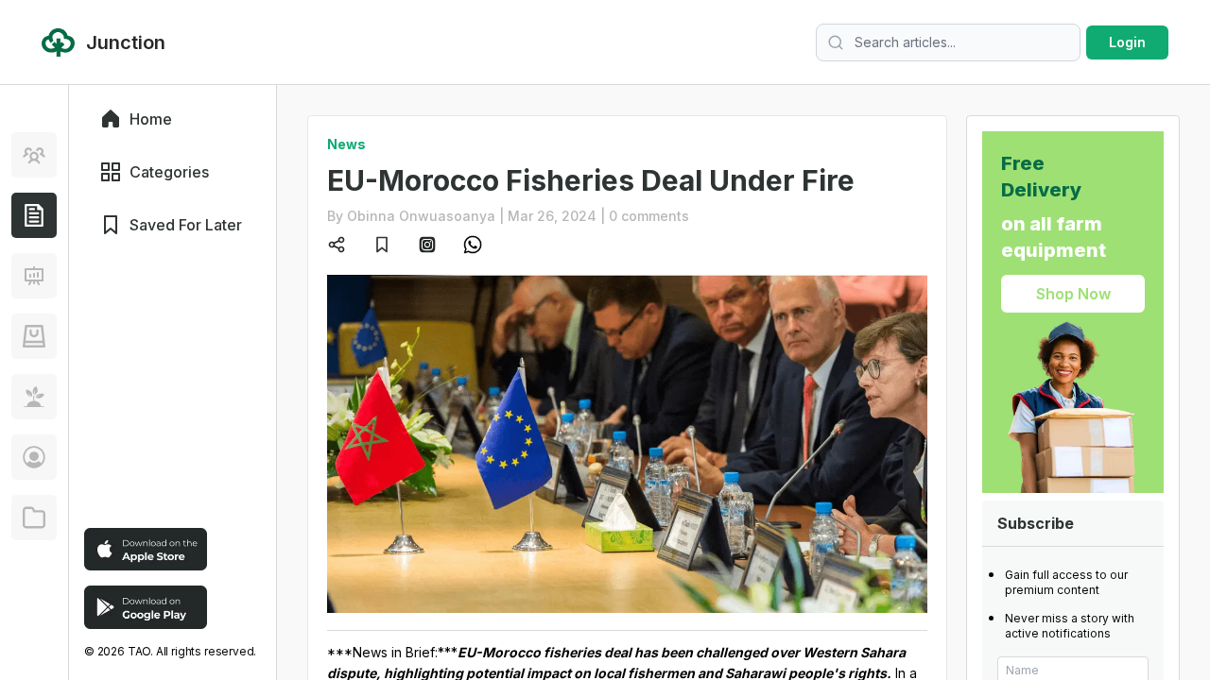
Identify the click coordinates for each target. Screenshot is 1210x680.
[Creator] (34, 457)
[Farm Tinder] (34, 336)
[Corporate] (34, 517)
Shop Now (1073, 293)
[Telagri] (34, 396)
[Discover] (34, 155)
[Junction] (34, 215)
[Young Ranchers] (34, 275)
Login (1127, 42)
